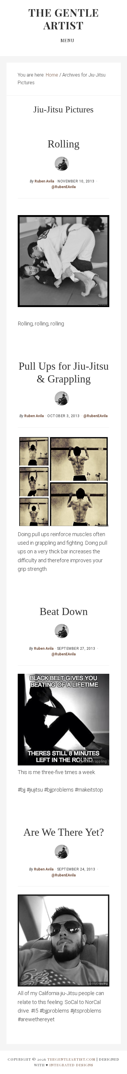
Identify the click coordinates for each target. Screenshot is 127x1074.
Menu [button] (67, 40)
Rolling (63, 144)
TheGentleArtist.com (71, 1059)
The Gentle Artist (63, 18)
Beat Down (64, 611)
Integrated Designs (71, 1064)
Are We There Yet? (63, 832)
